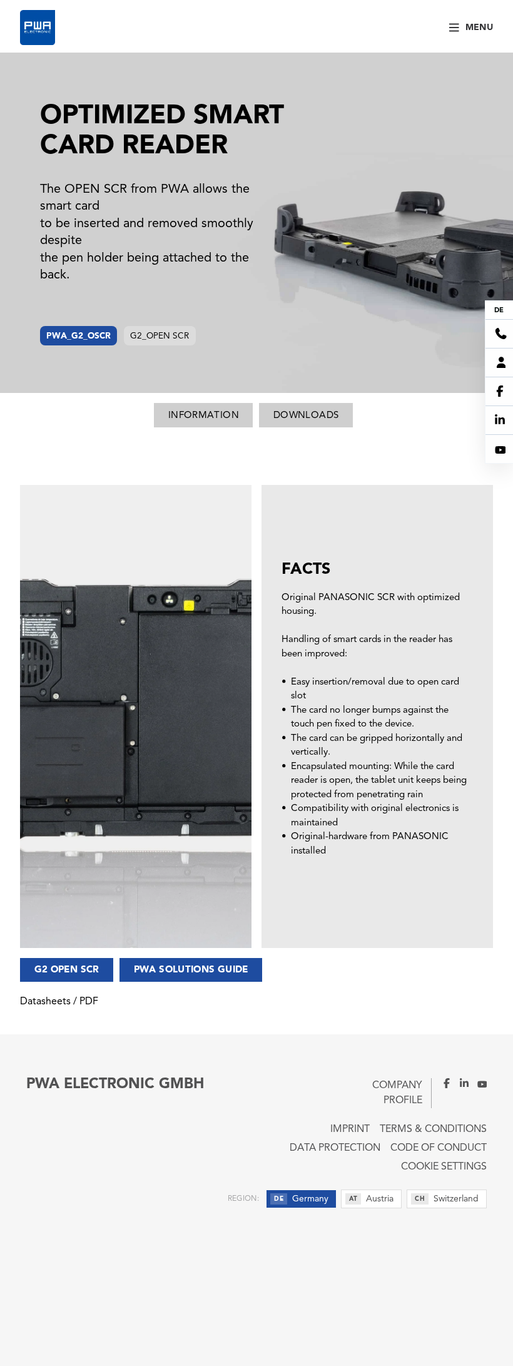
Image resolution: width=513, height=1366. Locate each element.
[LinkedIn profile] (460, 1083)
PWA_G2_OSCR (78, 336)
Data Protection (335, 1148)
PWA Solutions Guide (191, 970)
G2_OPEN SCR (159, 336)
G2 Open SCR (66, 970)
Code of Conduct (438, 1148)
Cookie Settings (444, 1167)
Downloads (305, 416)
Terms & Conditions (433, 1129)
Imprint (350, 1129)
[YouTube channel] (478, 1083)
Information (203, 416)
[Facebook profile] (442, 1083)
